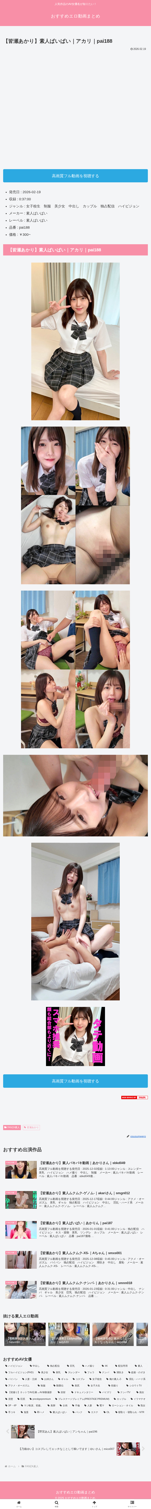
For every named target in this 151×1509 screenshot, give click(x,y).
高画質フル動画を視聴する (75, 176)
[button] (141, 1334)
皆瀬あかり (33, 1127)
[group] (25, 1334)
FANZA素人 (13, 1127)
